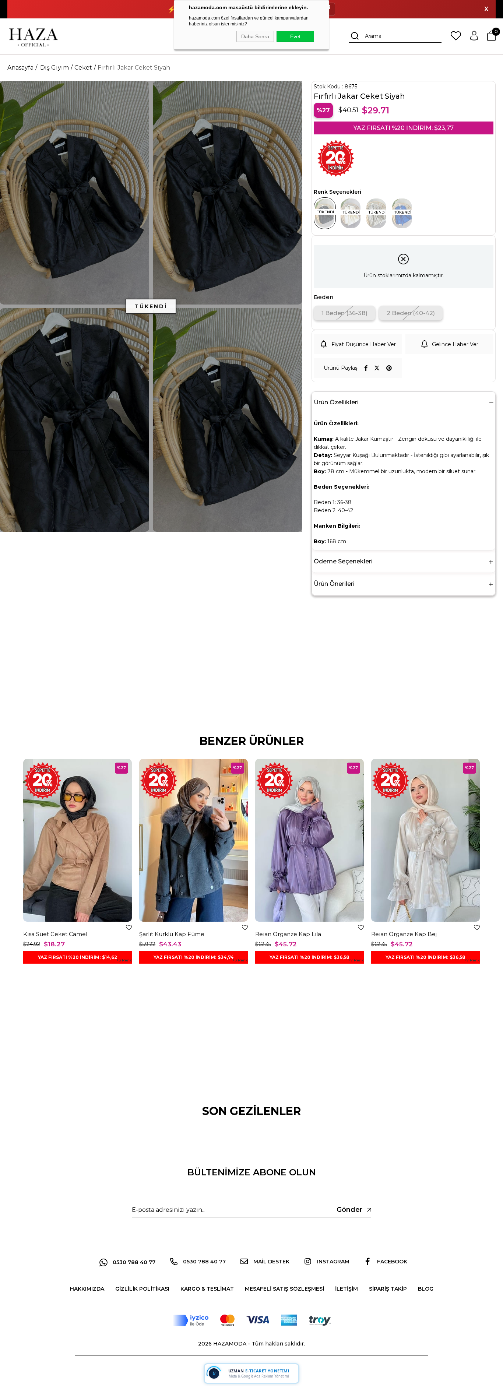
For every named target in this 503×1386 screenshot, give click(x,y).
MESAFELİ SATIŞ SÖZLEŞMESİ (284, 1288)
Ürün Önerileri (334, 583)
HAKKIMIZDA (87, 1288)
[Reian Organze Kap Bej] (425, 840)
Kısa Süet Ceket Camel (55, 934)
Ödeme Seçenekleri (343, 561)
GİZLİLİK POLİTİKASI (142, 1288)
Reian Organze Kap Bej (404, 934)
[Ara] (355, 36)
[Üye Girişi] (474, 36)
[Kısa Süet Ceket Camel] (77, 840)
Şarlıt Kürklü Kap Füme (171, 934)
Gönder (349, 1210)
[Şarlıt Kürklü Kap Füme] (193, 840)
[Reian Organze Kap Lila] (309, 840)
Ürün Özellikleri (336, 402)
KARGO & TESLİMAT (207, 1288)
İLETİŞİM (346, 1288)
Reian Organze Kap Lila (288, 934)
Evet (295, 36)
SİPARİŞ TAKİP (388, 1288)
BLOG (425, 1288)
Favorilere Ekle (129, 928)
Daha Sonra (255, 36)
